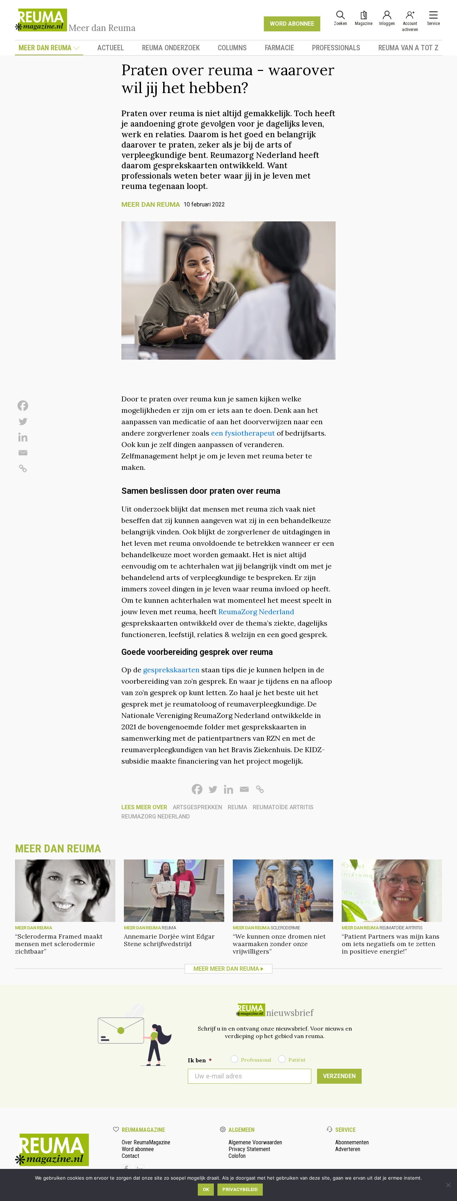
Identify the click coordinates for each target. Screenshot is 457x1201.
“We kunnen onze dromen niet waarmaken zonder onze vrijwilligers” (279, 943)
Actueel (110, 47)
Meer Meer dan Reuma (226, 968)
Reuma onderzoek (171, 47)
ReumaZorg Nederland (256, 611)
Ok (206, 1189)
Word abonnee (138, 1149)
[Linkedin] (23, 437)
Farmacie (279, 47)
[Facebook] (23, 406)
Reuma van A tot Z (408, 47)
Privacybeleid (240, 1189)
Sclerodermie (285, 927)
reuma (237, 807)
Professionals (336, 47)
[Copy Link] (23, 468)
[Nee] (448, 1185)
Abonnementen (352, 1142)
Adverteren (347, 1149)
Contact (130, 1156)
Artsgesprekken (197, 807)
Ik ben (200, 1060)
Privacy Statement (249, 1149)
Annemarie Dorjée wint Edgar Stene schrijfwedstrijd (169, 940)
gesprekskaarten (171, 669)
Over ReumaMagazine (146, 1142)
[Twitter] (23, 421)
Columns (232, 47)
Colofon (237, 1156)
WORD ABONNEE (292, 23)
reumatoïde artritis (283, 807)
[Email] (23, 453)
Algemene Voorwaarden (255, 1142)
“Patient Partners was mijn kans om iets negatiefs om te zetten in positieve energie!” (391, 943)
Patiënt (297, 1060)
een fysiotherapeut (243, 432)
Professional (256, 1060)
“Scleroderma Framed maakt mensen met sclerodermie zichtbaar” (58, 943)
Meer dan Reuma (45, 47)
